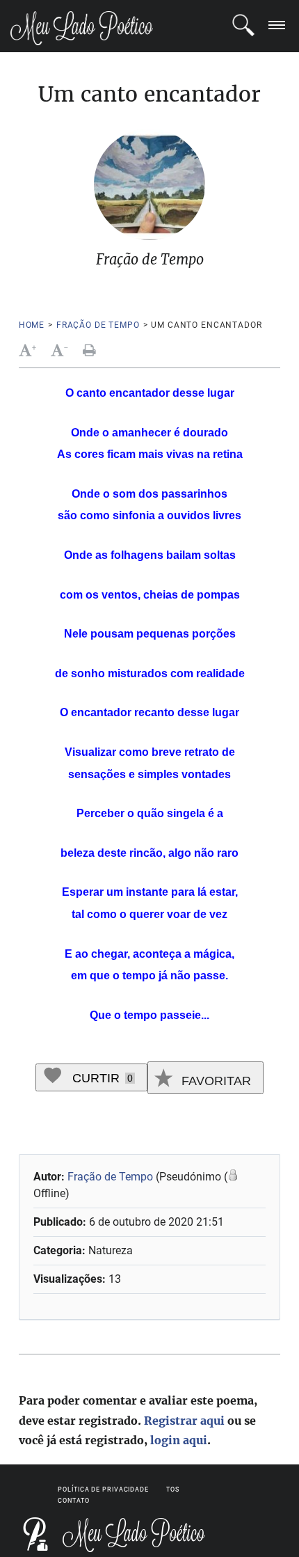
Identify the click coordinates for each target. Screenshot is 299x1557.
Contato (73, 1500)
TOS (172, 1489)
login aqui (178, 1440)
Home (32, 325)
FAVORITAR (214, 1081)
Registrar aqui (184, 1421)
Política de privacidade (103, 1489)
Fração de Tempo (98, 325)
